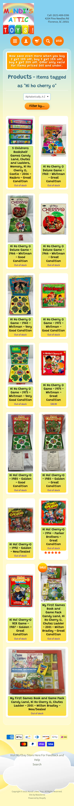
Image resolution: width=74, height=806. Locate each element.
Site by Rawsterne (37, 794)
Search (37, 764)
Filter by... (37, 106)
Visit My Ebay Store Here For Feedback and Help (37, 757)
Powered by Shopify (37, 798)
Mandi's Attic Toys (36, 791)
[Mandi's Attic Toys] (18, 18)
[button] (52, 552)
